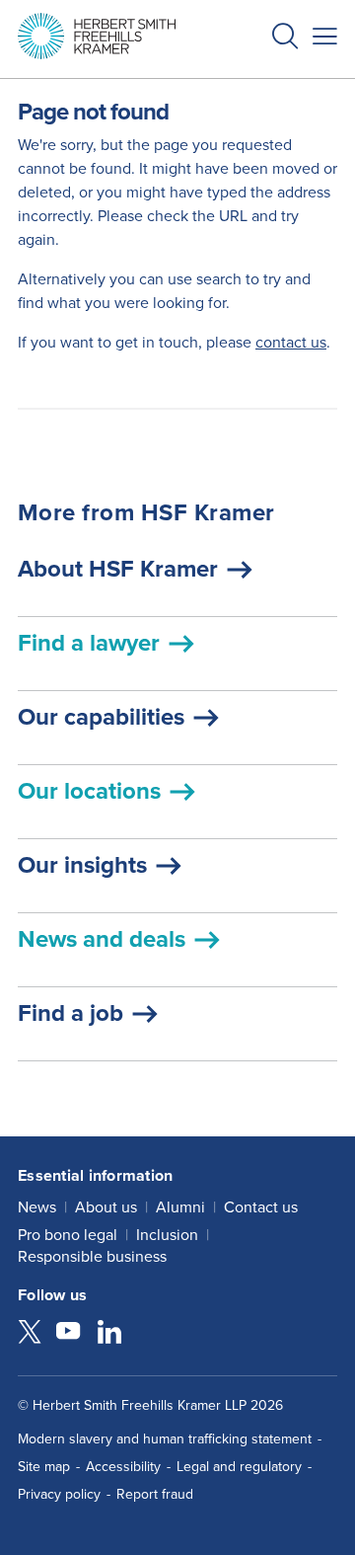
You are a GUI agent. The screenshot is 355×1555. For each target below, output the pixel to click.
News (37, 1207)
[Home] (97, 36)
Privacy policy (59, 1494)
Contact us (261, 1207)
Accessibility (123, 1466)
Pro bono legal (67, 1234)
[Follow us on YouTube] (68, 1334)
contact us (290, 342)
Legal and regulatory (239, 1466)
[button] (285, 39)
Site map (44, 1466)
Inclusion (167, 1234)
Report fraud (154, 1494)
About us (106, 1207)
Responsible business (92, 1256)
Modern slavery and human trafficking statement (165, 1439)
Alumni (180, 1207)
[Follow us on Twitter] (29, 1334)
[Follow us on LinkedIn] (109, 1334)
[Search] (269, 85)
